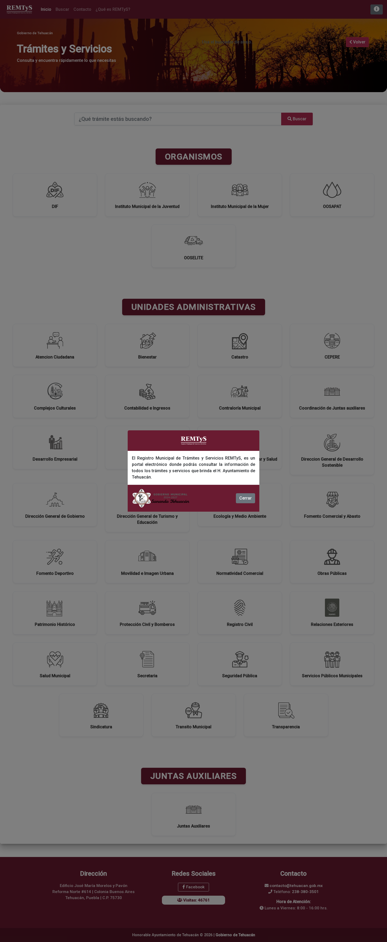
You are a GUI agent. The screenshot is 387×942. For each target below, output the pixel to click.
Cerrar (245, 498)
